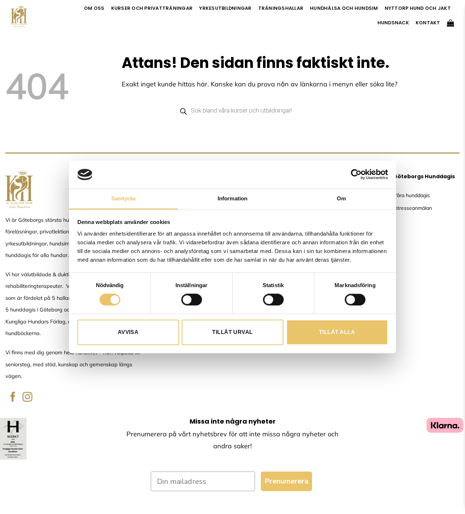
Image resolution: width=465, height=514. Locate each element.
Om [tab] (341, 198)
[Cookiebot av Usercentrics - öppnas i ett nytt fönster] (356, 174)
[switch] (191, 300)
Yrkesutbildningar (225, 8)
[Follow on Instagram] (27, 397)
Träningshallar (281, 8)
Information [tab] (232, 198)
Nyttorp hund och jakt (418, 8)
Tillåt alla (337, 332)
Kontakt (428, 23)
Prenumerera (286, 481)
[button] (450, 23)
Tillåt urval (232, 332)
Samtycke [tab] (123, 198)
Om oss (94, 8)
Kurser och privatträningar (152, 8)
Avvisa (128, 332)
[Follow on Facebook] (13, 397)
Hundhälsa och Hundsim (344, 8)
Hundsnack (393, 23)
